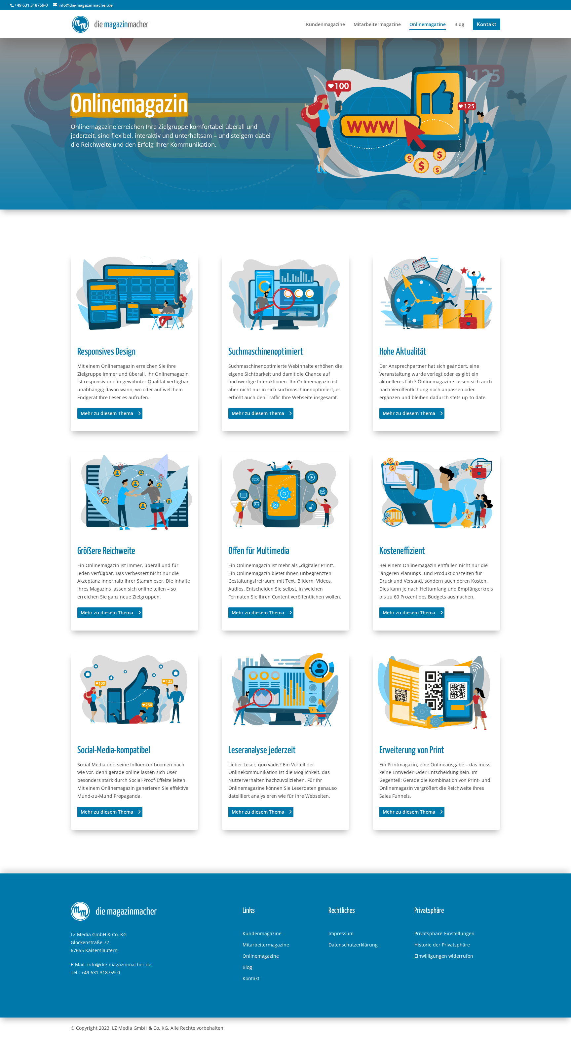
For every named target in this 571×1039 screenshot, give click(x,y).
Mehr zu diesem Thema (107, 413)
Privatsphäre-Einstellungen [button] (444, 933)
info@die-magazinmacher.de (119, 964)
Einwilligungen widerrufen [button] (443, 956)
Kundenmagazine (262, 933)
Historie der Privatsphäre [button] (442, 945)
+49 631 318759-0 (100, 972)
